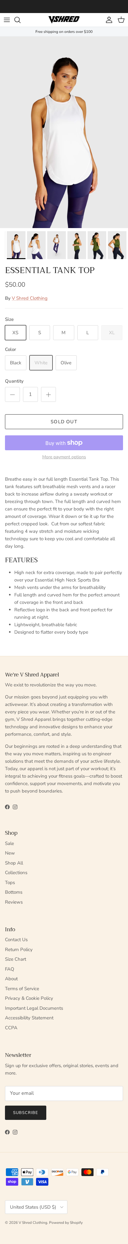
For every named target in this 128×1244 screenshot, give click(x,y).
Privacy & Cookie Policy (29, 998)
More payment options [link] (64, 457)
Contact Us (16, 939)
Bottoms (13, 892)
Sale (9, 843)
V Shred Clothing (30, 298)
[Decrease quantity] (12, 394)
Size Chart (15, 959)
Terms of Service (22, 989)
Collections (16, 872)
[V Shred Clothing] (64, 20)
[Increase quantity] (48, 394)
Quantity (14, 381)
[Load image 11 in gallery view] (64, 132)
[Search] (20, 20)
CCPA (11, 1028)
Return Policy (19, 949)
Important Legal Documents (34, 1008)
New (10, 853)
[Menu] (7, 20)
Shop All (14, 863)
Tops (10, 882)
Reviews (14, 902)
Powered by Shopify (66, 1222)
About (11, 979)
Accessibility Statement (29, 1018)
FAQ (9, 969)
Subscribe (25, 1113)
